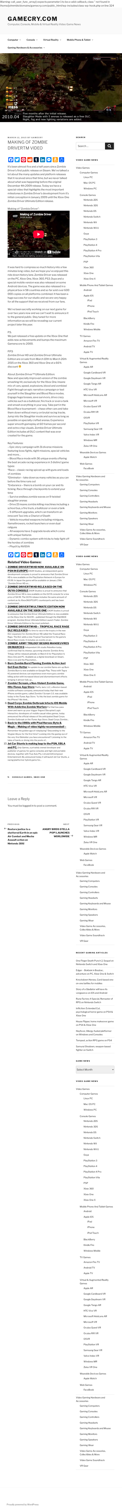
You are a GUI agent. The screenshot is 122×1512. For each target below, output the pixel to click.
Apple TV (88, 352)
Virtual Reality (51, 39)
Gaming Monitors (88, 512)
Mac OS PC (89, 182)
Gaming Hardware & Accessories (25, 47)
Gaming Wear (87, 524)
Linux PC (88, 177)
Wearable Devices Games (93, 452)
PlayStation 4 (90, 245)
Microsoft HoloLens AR (95, 395)
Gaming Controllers (89, 495)
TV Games (85, 336)
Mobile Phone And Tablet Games (96, 285)
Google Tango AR (92, 383)
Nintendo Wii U (91, 227)
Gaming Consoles (89, 490)
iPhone (91, 306)
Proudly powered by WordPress (23, 1504)
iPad (89, 300)
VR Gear (84, 544)
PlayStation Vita (92, 256)
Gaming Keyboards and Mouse (95, 507)
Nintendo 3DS (91, 205)
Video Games (83, 167)
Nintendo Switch (92, 216)
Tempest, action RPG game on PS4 (94, 1040)
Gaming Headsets (89, 501)
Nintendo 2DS (91, 199)
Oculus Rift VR (91, 412)
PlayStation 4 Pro (92, 250)
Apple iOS (89, 295)
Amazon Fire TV (92, 340)
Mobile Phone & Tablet (79, 39)
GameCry (37, 137)
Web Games (86, 463)
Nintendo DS (90, 211)
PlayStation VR (91, 423)
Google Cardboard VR (95, 372)
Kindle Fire (89, 323)
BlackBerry (89, 318)
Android (88, 290)
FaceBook (89, 468)
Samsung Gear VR (93, 429)
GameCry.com (33, 18)
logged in (28, 805)
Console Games (22, 777)
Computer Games (89, 172)
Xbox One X (90, 278)
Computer (13, 39)
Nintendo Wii (90, 222)
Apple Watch (90, 457)
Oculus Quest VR (92, 406)
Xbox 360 (89, 267)
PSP (86, 261)
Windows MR (90, 440)
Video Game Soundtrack (92, 538)
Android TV (89, 346)
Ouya (86, 233)
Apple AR (88, 366)
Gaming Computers (90, 484)
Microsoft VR (90, 400)
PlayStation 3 (90, 239)
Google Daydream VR (94, 378)
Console (31, 39)
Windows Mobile (92, 329)
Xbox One (39, 777)
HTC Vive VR (90, 389)
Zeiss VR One (90, 445)
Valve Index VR (91, 434)
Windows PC (90, 188)
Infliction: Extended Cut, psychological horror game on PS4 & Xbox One (94, 1012)
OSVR (87, 417)
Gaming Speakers (89, 518)
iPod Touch (93, 311)
